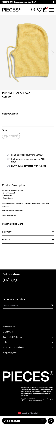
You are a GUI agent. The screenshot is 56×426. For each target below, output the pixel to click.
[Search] (33, 9)
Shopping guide (10, 352)
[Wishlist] (39, 9)
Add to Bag (12, 421)
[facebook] (6, 280)
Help (5, 342)
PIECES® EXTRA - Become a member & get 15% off (19, 2)
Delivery (6, 231)
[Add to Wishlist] (51, 421)
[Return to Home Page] (11, 9)
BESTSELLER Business (13, 347)
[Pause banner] (54, 2)
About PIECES (9, 326)
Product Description (13, 185)
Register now (10, 305)
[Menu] (51, 9)
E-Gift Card (8, 332)
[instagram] (14, 280)
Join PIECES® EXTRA (12, 337)
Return (6, 239)
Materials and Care (12, 223)
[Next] (53, 52)
